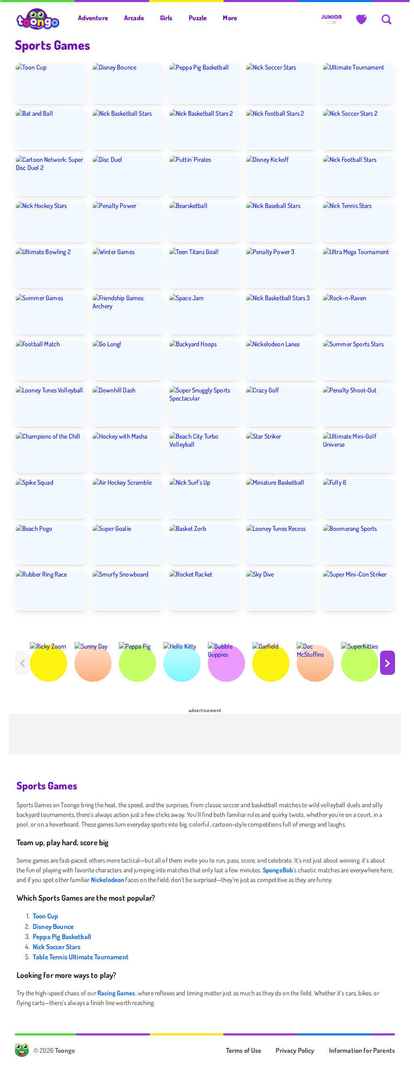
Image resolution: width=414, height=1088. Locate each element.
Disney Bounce (53, 926)
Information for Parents (362, 1050)
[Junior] (331, 19)
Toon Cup (45, 916)
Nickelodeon (108, 880)
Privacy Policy (295, 1050)
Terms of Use (244, 1050)
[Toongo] (38, 18)
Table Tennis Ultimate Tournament (81, 956)
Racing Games (116, 993)
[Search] (386, 19)
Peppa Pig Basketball (62, 936)
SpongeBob (278, 870)
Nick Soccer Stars (57, 946)
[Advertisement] (205, 734)
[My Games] (361, 19)
